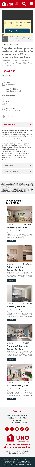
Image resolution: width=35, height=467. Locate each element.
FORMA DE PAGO (11, 171)
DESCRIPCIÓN (10, 124)
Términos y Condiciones (11, 464)
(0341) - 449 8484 (19, 418)
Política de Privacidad (24, 464)
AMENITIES (8, 165)
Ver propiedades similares (17, 31)
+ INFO (11, 241)
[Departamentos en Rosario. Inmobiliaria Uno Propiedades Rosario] (9, 4)
